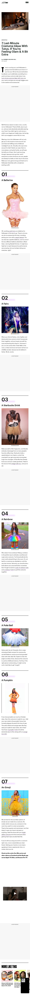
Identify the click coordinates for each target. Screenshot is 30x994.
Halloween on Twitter (15, 227)
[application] (15, 893)
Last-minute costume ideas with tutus (13, 78)
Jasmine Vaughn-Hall (9, 59)
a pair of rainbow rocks (21, 567)
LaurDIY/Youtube (15, 816)
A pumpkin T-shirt (13, 729)
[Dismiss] (27, 979)
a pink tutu (12, 231)
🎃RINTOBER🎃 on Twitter (15, 333)
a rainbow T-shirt (9, 569)
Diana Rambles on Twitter (15, 646)
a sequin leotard (19, 237)
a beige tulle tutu (16, 463)
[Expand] (22, 979)
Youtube (15, 713)
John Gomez (29, 22)
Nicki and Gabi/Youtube (15, 549)
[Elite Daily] (5, 2)
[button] (15, 893)
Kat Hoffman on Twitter (15, 445)
